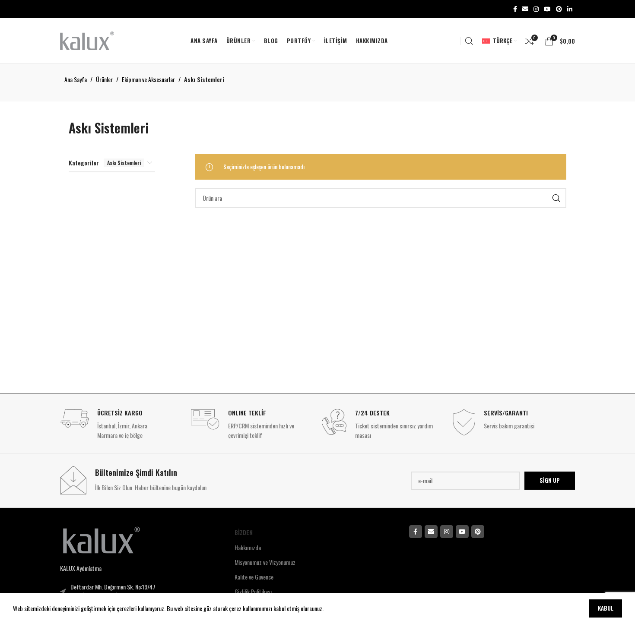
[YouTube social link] (547, 9)
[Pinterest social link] (559, 9)
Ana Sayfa (75, 79)
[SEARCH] (556, 198)
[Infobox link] (121, 424)
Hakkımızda (248, 547)
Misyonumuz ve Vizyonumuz (265, 562)
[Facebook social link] (515, 9)
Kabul (605, 608)
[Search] (469, 41)
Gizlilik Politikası (253, 591)
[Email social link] (525, 9)
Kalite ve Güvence (254, 576)
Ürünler (104, 79)
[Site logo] (87, 39)
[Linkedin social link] (570, 9)
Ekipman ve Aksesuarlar (148, 79)
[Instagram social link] (536, 9)
